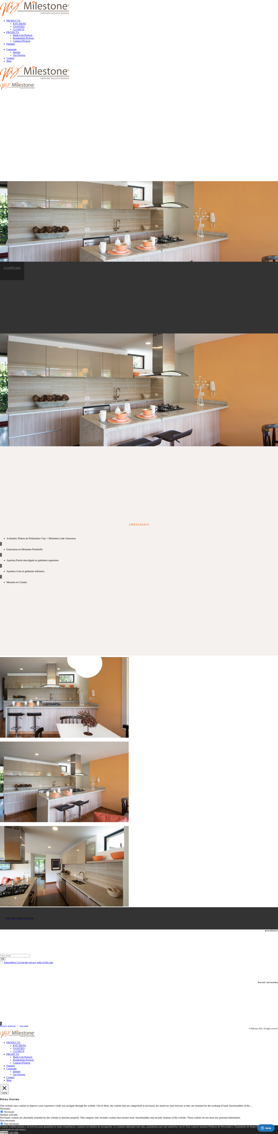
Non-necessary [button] (7, 1120)
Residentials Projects (23, 38)
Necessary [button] (5, 1108)
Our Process (19, 55)
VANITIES (19, 26)
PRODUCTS (13, 20)
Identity (17, 52)
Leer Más (13, 1132)
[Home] (34, 15)
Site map (24, 1026)
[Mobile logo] (17, 1037)
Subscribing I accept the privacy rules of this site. (28, 962)
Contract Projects (21, 41)
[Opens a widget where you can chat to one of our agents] (266, 1128)
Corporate (11, 49)
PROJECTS (12, 32)
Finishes (10, 44)
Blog (8, 61)
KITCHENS (19, 23)
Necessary (9, 1111)
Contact (10, 58)
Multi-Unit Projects (22, 35)
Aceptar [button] (4, 1132)
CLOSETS (18, 29)
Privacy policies (8, 1026)
